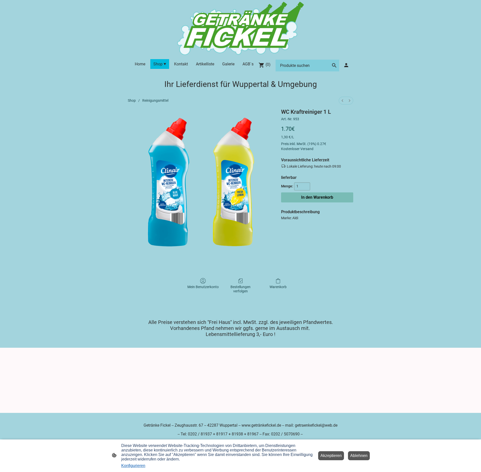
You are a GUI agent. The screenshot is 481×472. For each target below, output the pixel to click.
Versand (306, 149)
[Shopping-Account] (346, 65)
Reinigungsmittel (155, 100)
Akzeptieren (331, 455)
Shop (132, 100)
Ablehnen (359, 455)
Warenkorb (278, 287)
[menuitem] (342, 100)
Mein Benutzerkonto (203, 287)
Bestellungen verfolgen (240, 289)
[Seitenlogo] (240, 28)
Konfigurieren (133, 465)
